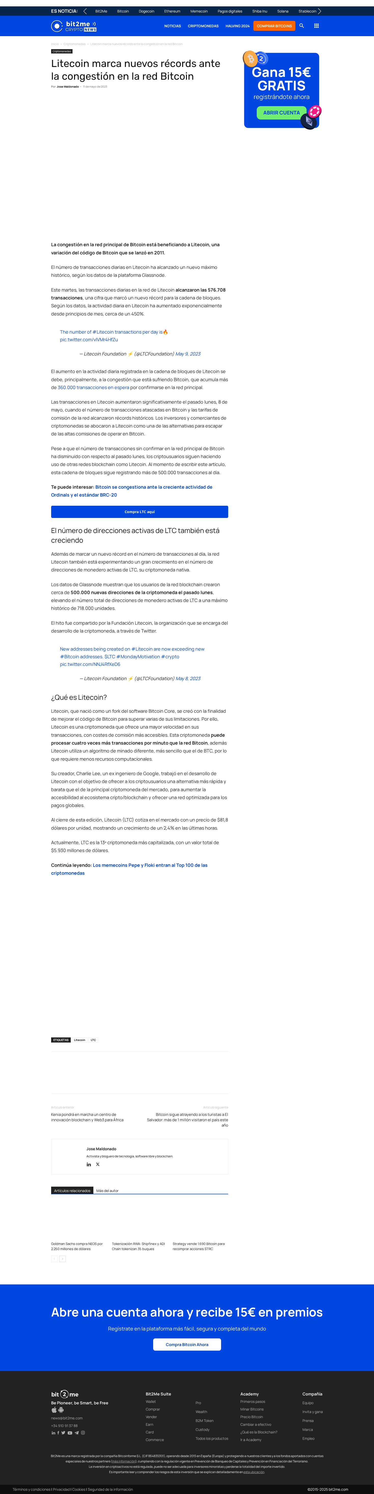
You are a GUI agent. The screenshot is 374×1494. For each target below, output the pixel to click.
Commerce (155, 1439)
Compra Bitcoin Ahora (187, 1344)
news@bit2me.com (67, 1418)
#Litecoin (103, 332)
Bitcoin (123, 11)
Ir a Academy (250, 1439)
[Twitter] (68, 102)
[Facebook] (56, 102)
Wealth (201, 1411)
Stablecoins (308, 11)
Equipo (308, 1402)
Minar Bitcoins (252, 1409)
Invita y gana (313, 1411)
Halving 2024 (238, 25)
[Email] (115, 102)
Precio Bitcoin (251, 1416)
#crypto (170, 656)
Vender (151, 1416)
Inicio (55, 44)
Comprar (153, 1409)
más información (123, 1461)
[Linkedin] (91, 102)
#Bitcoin (69, 656)
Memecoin (199, 11)
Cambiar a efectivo (255, 1424)
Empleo (308, 1438)
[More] (138, 102)
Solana (283, 11)
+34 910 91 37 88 (64, 1425)
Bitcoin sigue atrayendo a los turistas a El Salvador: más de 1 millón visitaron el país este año (187, 1120)
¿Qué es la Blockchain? (258, 1432)
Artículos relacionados (72, 1190)
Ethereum (172, 11)
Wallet (151, 1401)
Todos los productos (212, 1438)
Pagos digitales (230, 11)
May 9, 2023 (187, 354)
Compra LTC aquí (140, 511)
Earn (149, 1424)
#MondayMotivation (138, 656)
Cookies (78, 1489)
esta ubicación (253, 1472)
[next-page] (62, 1259)
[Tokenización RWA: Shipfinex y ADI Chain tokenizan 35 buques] (139, 1220)
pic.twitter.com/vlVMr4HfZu (89, 339)
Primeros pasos (252, 1401)
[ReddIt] (103, 102)
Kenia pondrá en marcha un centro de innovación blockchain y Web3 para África (87, 1117)
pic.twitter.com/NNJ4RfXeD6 (90, 664)
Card (150, 1432)
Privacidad (61, 1489)
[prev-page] (54, 1259)
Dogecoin (146, 11)
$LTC (110, 656)
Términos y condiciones (31, 1489)
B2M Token (204, 1420)
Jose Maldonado (68, 86)
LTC (93, 1040)
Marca (308, 1429)
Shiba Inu (259, 11)
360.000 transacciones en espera (93, 387)
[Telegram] (126, 102)
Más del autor (107, 1190)
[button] (301, 26)
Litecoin (79, 1040)
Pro (198, 1402)
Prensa (308, 1420)
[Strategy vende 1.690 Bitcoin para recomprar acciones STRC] (200, 1220)
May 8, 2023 (188, 678)
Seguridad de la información (110, 1489)
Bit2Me (101, 11)
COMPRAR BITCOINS (274, 25)
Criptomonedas (203, 25)
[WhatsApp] (80, 102)
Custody (202, 1429)
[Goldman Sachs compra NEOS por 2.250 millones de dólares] (79, 1220)
